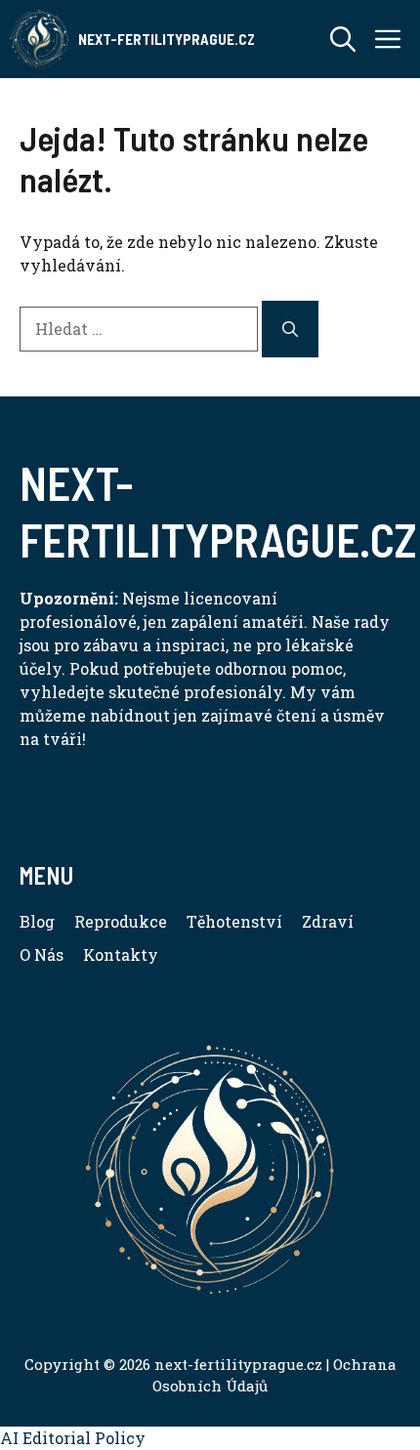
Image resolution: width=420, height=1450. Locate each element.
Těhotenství (234, 921)
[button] (342, 39)
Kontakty (120, 954)
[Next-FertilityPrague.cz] (39, 39)
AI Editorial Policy (73, 1438)
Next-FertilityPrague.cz (166, 39)
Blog (37, 921)
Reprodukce (120, 921)
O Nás (41, 954)
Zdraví (328, 921)
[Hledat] (290, 329)
